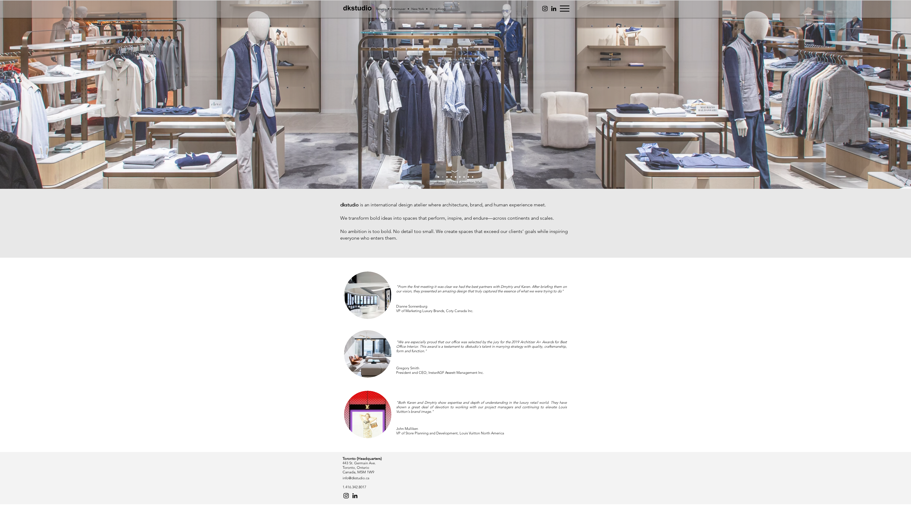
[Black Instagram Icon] (346, 495)
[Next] (898, 94)
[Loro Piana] (464, 177)
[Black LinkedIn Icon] (553, 8)
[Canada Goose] (447, 177)
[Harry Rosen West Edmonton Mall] (438, 177)
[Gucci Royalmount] (459, 177)
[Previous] (13, 94)
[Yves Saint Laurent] (468, 177)
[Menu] (564, 8)
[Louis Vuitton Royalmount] (455, 177)
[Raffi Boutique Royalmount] (442, 177)
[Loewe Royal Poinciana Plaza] (472, 177)
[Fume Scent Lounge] (451, 177)
